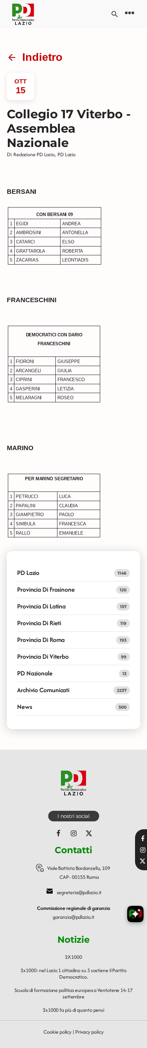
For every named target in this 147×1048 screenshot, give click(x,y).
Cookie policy (57, 1031)
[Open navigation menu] (129, 14)
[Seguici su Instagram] (73, 833)
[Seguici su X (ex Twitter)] (89, 833)
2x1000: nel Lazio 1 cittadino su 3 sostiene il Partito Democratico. (73, 973)
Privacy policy (89, 1031)
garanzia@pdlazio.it (73, 917)
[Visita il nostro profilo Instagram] (142, 850)
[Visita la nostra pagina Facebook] (142, 839)
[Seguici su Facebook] (58, 833)
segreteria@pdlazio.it (79, 892)
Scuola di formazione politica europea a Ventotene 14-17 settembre (73, 993)
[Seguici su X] (142, 861)
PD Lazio (66, 154)
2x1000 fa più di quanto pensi (73, 1010)
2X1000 (73, 957)
